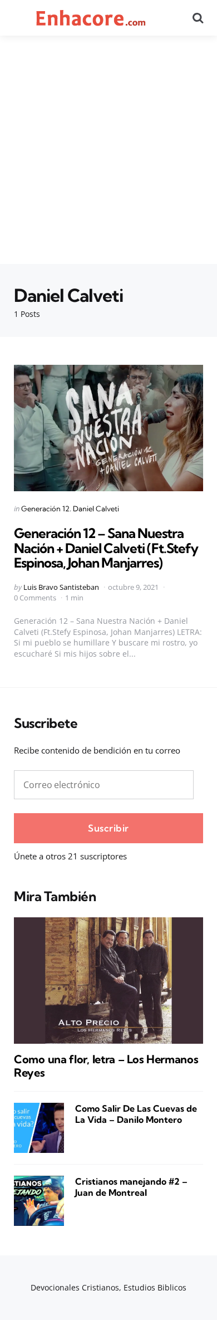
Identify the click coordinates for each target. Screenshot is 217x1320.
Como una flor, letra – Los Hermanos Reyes (106, 1066)
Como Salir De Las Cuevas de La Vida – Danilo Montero (136, 1114)
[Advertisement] (108, 149)
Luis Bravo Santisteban (61, 587)
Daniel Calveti (96, 508)
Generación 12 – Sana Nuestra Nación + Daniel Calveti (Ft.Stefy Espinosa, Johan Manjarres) (106, 548)
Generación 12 (45, 508)
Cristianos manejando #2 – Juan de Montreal (131, 1187)
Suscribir (108, 828)
